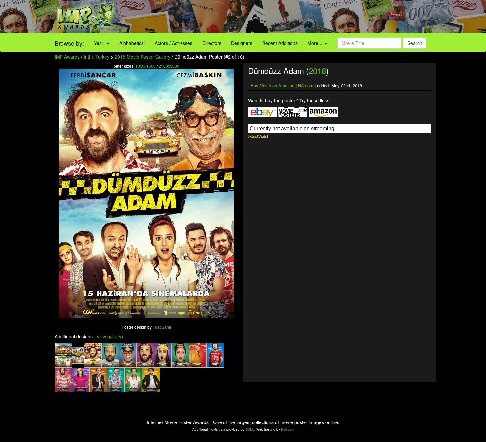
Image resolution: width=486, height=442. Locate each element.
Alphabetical (132, 43)
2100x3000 (169, 66)
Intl (87, 56)
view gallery (109, 336)
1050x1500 (145, 66)
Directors (211, 43)
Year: (100, 43)
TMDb (249, 429)
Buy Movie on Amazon (272, 85)
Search (414, 43)
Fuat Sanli (162, 327)
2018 (317, 70)
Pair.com (287, 429)
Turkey (102, 56)
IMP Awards (67, 56)
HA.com (305, 85)
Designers (241, 43)
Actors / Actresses (173, 43)
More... (315, 43)
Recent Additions (280, 43)
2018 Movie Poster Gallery (142, 56)
